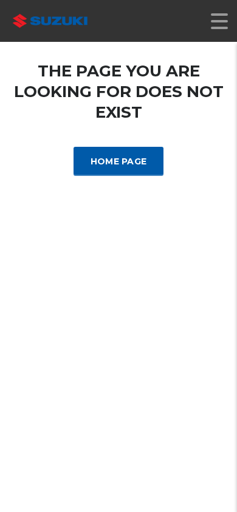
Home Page (119, 161)
